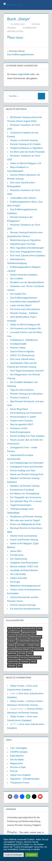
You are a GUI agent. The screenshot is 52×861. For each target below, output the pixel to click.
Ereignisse (35, 637)
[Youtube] (40, 797)
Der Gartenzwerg (18, 559)
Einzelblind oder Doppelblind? (25, 301)
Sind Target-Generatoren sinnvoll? (27, 371)
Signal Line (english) (20, 775)
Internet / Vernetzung (28, 645)
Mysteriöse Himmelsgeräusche (25, 586)
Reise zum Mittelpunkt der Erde (25, 524)
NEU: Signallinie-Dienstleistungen (27, 248)
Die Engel (15, 582)
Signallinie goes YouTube (22, 244)
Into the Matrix (17, 759)
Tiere (33, 662)
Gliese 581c (16, 551)
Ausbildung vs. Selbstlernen (24, 340)
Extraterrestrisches (28, 641)
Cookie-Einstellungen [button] (13, 855)
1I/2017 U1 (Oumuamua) (22, 355)
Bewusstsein (28, 633)
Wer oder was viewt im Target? (25, 520)
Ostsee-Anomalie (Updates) (23, 275)
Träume (12, 666)
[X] (34, 797)
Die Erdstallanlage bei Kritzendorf (26, 463)
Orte (30, 653)
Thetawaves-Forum (19, 782)
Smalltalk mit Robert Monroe (24, 570)
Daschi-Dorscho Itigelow (22, 351)
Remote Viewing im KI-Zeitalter (25, 144)
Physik (23, 657)
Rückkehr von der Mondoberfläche (27, 282)
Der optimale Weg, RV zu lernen (26, 501)
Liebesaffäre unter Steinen (23, 198)
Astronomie (14, 633)
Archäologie (29, 629)
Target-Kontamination (20, 505)
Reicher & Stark (18, 767)
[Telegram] (22, 797)
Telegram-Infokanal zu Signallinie (26, 148)
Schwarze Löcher (18, 428)
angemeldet (24, 74)
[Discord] (16, 797)
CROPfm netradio (19, 752)
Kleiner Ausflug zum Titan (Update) (27, 436)
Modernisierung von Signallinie (25, 240)
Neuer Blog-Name (19, 409)
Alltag (17, 629)
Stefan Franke (17, 686)
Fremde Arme (16, 555)
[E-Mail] (10, 797)
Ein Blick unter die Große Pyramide (27, 152)
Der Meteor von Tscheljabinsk (24, 493)
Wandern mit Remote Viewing (24, 486)
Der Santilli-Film (18, 294)
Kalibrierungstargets (19, 649)
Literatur (38, 649)
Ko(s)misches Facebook (22, 490)
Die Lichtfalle (16, 278)
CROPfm (12, 637)
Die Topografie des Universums (25, 497)
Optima (22, 653)
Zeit (20, 666)
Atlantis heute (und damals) (23, 536)
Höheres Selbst (17, 348)
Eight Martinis (17, 756)
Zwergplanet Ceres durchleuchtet (26, 467)
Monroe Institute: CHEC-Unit (24, 566)
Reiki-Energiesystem (20, 432)
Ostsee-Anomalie (18, 578)
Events (11, 641)
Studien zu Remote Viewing (24, 140)
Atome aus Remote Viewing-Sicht (26, 474)
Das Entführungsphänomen (23, 298)
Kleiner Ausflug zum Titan (22, 470)
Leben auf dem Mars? (20, 305)
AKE (10, 629)
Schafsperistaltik (18, 344)
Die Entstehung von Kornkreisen (26, 413)
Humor (11, 645)
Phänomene (35, 657)
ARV (39, 629)
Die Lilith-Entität (18, 574)
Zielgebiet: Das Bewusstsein (24, 563)
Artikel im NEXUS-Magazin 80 (25, 324)
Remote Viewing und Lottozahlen (26, 394)
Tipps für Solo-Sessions (22, 390)
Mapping (12, 653)
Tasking (25, 662)
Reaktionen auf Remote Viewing (26, 516)
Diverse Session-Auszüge (23, 605)
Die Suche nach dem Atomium (25, 309)
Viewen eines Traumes (21, 420)
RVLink (13, 771)
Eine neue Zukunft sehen (22, 359)
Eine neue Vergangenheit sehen (26, 252)
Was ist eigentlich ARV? (22, 424)
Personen (13, 657)
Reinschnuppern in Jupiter (23, 417)
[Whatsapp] (28, 797)
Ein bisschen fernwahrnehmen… (26, 609)
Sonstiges (13, 662)
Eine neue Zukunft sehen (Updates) (27, 255)
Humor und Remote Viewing (24, 539)
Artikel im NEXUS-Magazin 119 (25, 163)
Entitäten (23, 637)
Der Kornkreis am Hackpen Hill (25, 328)
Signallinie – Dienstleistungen (25, 779)
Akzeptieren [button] (31, 855)
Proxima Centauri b (19, 397)
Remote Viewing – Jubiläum (24, 313)
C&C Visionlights (18, 748)
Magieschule (16, 763)
